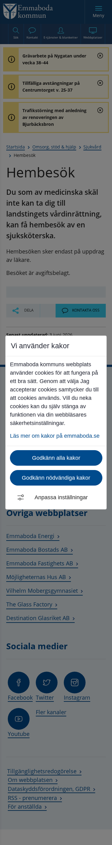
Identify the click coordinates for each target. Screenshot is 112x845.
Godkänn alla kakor (56, 458)
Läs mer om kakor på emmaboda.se (55, 436)
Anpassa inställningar (61, 497)
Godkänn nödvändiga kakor (56, 478)
